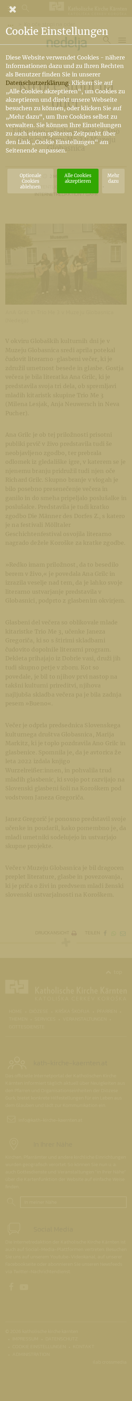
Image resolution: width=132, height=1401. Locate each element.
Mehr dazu (113, 178)
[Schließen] (66, 9)
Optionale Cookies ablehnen (30, 181)
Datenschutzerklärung (37, 82)
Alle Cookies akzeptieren (77, 178)
